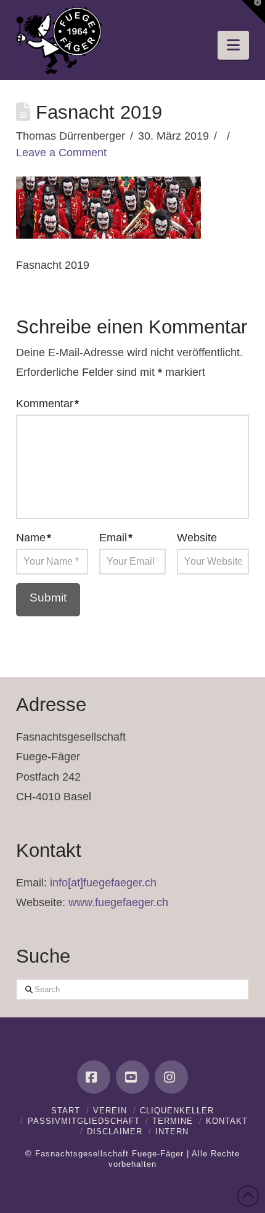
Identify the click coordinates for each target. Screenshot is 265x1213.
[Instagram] (171, 1077)
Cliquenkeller (177, 1110)
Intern (172, 1131)
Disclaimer (114, 1131)
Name (33, 537)
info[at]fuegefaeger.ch (103, 883)
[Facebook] (93, 1077)
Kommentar (47, 403)
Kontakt (227, 1121)
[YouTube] (132, 1077)
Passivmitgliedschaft (84, 1121)
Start (65, 1110)
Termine (172, 1121)
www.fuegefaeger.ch (118, 902)
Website (197, 537)
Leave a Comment (61, 152)
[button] (233, 45)
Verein (110, 1110)
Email (115, 537)
